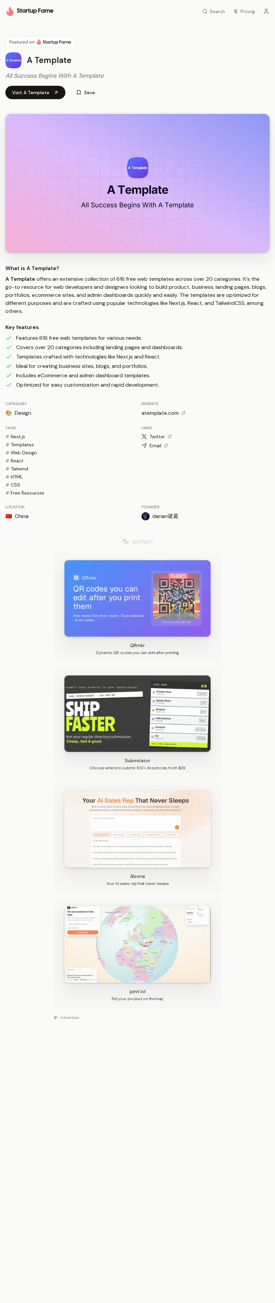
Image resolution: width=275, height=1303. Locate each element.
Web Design (21, 453)
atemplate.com (160, 412)
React (14, 461)
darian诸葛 (165, 516)
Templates (19, 445)
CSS (12, 485)
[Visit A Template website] (137, 183)
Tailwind (16, 469)
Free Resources (24, 493)
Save (89, 92)
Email (155, 446)
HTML (14, 477)
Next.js (15, 437)
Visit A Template (30, 92)
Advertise (69, 1017)
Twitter (157, 437)
